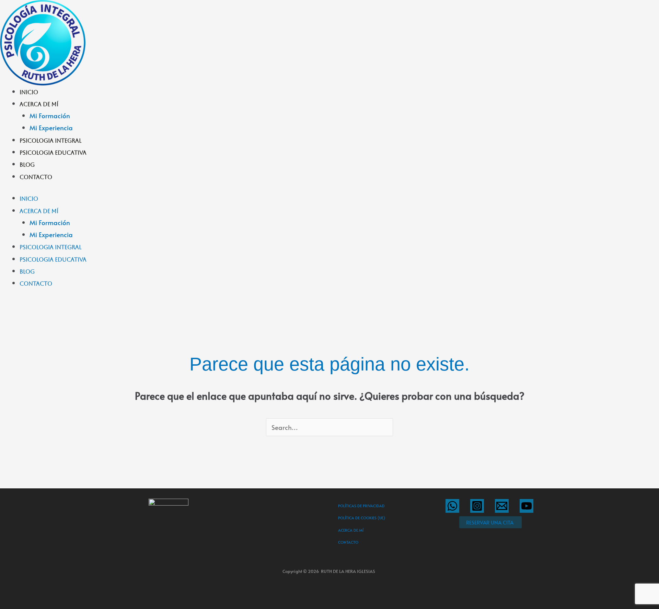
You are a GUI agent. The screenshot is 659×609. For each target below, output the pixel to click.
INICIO (29, 92)
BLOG (27, 165)
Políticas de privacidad (361, 505)
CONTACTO (36, 177)
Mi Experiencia (51, 127)
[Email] (502, 506)
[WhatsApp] (452, 506)
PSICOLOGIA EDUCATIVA (53, 153)
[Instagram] (477, 506)
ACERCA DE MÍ (39, 104)
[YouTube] (526, 506)
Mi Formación (50, 115)
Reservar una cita (489, 522)
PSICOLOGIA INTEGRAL (50, 140)
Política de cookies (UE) (361, 517)
